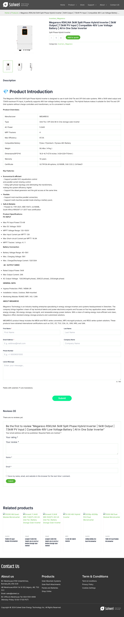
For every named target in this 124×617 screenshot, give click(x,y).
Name (9, 457)
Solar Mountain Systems (51, 581)
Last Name (67, 328)
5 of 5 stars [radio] (30, 438)
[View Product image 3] (31, 66)
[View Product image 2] (19, 66)
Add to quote (73, 37)
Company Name (69, 340)
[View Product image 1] (8, 66)
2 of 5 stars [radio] (23, 438)
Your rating (12, 437)
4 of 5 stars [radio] (28, 438)
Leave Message (8, 362)
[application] (76, 5)
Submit (62, 398)
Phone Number (8, 351)
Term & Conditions (89, 581)
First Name (7, 328)
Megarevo (61, 18)
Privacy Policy (87, 584)
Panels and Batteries (50, 588)
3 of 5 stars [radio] (25, 438)
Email (8, 467)
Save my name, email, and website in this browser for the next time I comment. (39, 476)
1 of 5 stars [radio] (20, 438)
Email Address (8, 340)
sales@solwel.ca (12, 593)
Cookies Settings (89, 588)
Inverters (52, 18)
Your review (12, 442)
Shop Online (46, 591)
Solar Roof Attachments (51, 584)
